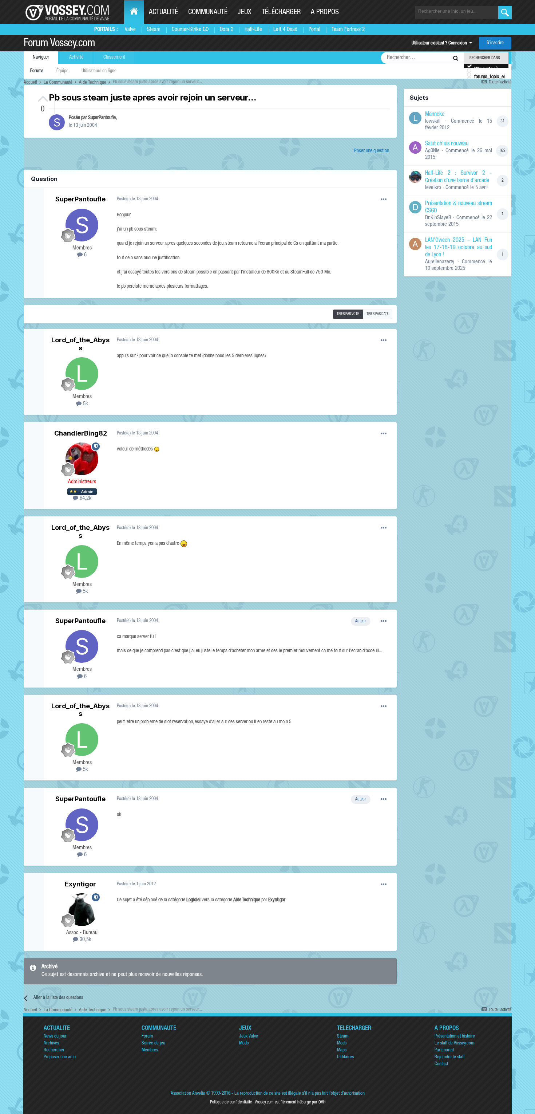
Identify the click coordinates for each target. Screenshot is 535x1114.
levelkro (433, 187)
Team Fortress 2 (348, 29)
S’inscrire (495, 43)
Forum (147, 1036)
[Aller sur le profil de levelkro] (415, 177)
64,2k (84, 498)
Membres (150, 1050)
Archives (51, 1043)
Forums (36, 71)
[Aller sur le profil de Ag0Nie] (415, 147)
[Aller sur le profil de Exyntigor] (82, 909)
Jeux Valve (248, 1036)
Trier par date (377, 314)
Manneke (434, 115)
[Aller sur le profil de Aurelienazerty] (415, 244)
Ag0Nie (432, 151)
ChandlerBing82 (80, 433)
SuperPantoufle (102, 118)
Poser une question (371, 151)
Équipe (62, 71)
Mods (244, 1043)
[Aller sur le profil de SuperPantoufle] (57, 122)
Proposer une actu (60, 1057)
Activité (76, 57)
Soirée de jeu (153, 1043)
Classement (114, 57)
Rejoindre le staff (449, 1057)
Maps (341, 1050)
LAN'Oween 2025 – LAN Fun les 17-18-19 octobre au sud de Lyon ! (458, 248)
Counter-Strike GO (190, 29)
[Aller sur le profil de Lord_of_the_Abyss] (82, 373)
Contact (441, 1064)
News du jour (55, 1036)
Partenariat (444, 1050)
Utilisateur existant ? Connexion (440, 43)
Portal (314, 29)
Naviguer (41, 57)
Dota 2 (226, 29)
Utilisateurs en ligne (99, 71)
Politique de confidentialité (231, 1102)
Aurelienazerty (439, 262)
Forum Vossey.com (59, 44)
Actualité (163, 12)
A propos (325, 12)
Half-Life (253, 29)
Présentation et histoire (455, 1036)
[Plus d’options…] (383, 199)
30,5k (84, 939)
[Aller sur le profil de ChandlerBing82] (82, 458)
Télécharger (281, 12)
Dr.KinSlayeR (438, 218)
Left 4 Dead (285, 29)
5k (85, 404)
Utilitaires (345, 1057)
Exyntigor (80, 884)
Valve (130, 29)
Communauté (207, 12)
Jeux (244, 12)
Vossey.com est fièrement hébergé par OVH (290, 1102)
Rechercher (54, 1050)
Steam (153, 29)
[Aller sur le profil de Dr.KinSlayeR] (415, 207)
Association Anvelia (188, 1093)
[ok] (505, 12)
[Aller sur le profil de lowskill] (415, 118)
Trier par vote (348, 314)
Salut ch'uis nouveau (446, 144)
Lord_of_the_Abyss (80, 344)
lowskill (432, 121)
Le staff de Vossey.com (454, 1043)
